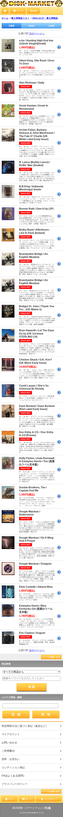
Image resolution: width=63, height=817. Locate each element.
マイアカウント (11, 734)
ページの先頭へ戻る (51, 657)
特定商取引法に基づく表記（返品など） (25, 726)
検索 (35, 11)
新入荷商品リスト (20, 18)
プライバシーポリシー (14, 784)
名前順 (11, 26)
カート (19, 11)
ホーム (5, 18)
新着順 (51, 26)
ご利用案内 (8, 750)
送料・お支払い (11, 759)
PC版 (48, 807)
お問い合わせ (9, 742)
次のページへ (37, 33)
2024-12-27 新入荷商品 (45, 18)
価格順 (31, 26)
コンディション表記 (13, 767)
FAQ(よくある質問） (14, 775)
